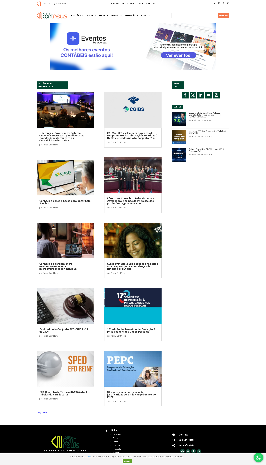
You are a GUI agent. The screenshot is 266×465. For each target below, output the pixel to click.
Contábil (76, 15)
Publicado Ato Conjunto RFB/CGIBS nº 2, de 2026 (64, 330)
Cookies (88, 456)
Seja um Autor (186, 439)
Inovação (130, 15)
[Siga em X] (227, 3)
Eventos (145, 15)
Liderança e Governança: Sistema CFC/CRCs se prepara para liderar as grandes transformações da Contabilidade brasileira (61, 136)
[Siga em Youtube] (214, 3)
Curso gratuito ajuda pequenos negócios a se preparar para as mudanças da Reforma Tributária (132, 266)
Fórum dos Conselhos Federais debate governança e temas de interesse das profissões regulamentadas (130, 201)
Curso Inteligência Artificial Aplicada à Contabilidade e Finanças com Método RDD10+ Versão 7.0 (205, 115)
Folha (102, 15)
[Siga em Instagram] (219, 3)
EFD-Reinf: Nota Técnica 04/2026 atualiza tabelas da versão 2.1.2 (64, 393)
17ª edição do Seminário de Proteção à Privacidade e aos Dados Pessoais (131, 330)
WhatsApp (150, 3)
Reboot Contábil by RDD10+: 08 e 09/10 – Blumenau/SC (207, 150)
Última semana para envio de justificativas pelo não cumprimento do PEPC (131, 394)
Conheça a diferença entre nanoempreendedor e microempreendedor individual (58, 266)
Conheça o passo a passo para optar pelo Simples (65, 202)
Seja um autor (128, 3)
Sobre (140, 3)
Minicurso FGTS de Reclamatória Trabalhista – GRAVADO (209, 132)
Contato (115, 3)
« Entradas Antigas (45, 412)
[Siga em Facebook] (223, 3)
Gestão (115, 15)
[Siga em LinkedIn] (200, 95)
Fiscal (90, 15)
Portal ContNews (50, 144)
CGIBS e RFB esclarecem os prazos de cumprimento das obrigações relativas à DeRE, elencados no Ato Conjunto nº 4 (132, 135)
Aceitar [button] (127, 461)
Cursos (177, 106)
